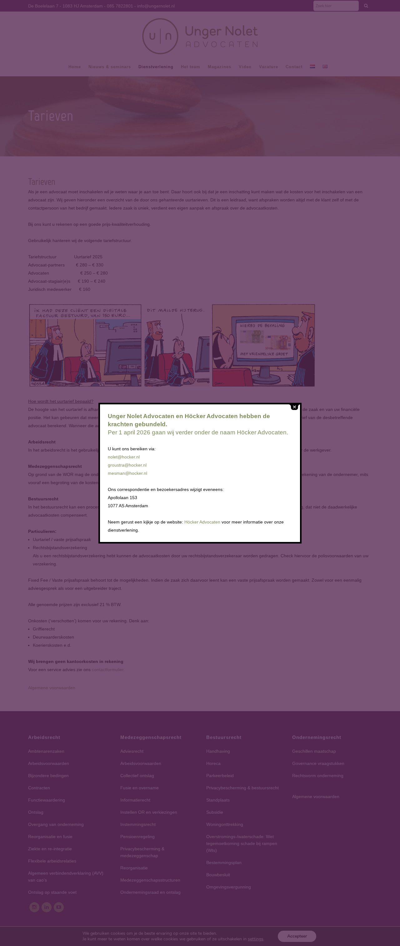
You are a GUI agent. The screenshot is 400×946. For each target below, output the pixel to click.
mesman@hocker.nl (127, 473)
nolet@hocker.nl (124, 456)
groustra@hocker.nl (127, 465)
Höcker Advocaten (202, 521)
